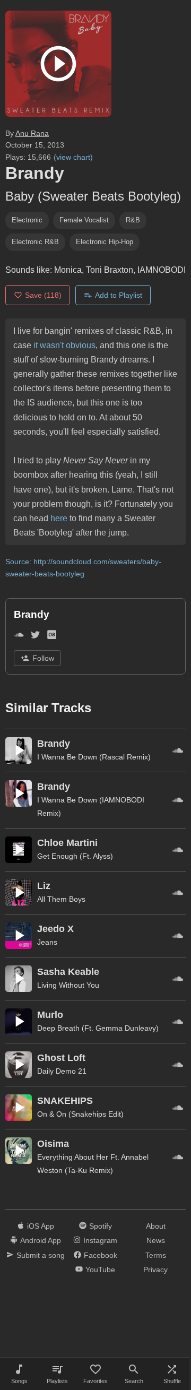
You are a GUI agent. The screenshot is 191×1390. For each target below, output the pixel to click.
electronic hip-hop (104, 242)
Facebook (100, 1255)
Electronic (27, 220)
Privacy (155, 1269)
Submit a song (40, 1255)
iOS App (40, 1226)
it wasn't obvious (64, 345)
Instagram (100, 1240)
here (58, 518)
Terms (155, 1255)
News (155, 1240)
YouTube (100, 1269)
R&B (133, 220)
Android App (40, 1240)
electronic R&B (35, 242)
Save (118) (43, 295)
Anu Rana (32, 133)
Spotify (100, 1226)
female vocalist (84, 220)
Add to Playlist (118, 295)
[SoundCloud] (19, 636)
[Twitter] (35, 636)
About (156, 1226)
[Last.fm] (52, 636)
